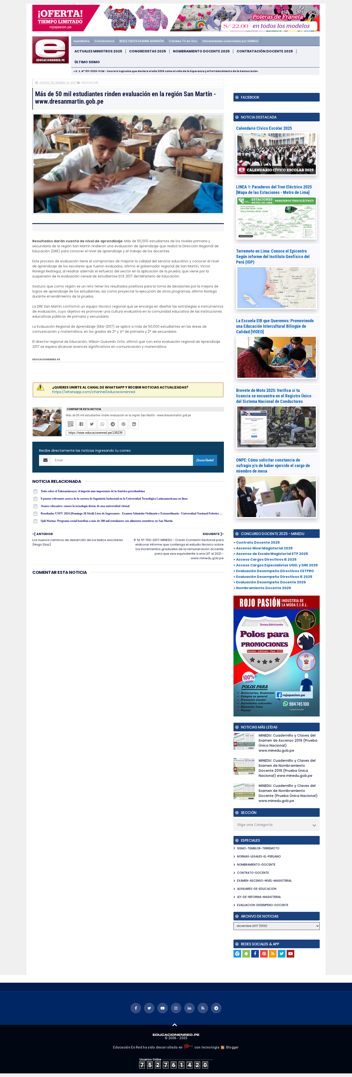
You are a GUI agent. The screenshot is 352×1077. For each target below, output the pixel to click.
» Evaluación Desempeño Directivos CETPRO (273, 571)
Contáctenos (104, 41)
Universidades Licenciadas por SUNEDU (230, 41)
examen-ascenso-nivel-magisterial (264, 881)
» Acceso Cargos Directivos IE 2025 (264, 559)
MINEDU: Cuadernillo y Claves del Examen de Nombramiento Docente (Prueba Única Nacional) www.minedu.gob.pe (288, 793)
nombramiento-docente (256, 865)
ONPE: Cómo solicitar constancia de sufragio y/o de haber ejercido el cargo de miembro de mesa (273, 465)
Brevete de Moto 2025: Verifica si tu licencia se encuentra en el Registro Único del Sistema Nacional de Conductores (273, 396)
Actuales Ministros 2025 (98, 51)
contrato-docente (253, 873)
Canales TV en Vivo (183, 41)
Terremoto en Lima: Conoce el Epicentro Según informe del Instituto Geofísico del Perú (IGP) (273, 256)
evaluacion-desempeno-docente (262, 905)
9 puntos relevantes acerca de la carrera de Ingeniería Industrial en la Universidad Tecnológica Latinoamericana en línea (114, 498)
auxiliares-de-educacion (256, 889)
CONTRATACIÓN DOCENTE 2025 (265, 51)
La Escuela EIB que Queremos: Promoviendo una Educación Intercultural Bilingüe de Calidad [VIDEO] (275, 326)
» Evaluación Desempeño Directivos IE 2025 (272, 576)
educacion (89, 83)
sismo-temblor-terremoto (258, 848)
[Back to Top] (174, 1024)
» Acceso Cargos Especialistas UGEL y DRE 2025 (275, 565)
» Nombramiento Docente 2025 (262, 588)
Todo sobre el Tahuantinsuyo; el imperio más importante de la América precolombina (93, 491)
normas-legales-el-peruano (259, 856)
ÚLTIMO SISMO (87, 62)
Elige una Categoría (255, 824)
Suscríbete (81, 41)
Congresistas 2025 (147, 51)
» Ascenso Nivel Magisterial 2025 (263, 548)
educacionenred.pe (46, 359)
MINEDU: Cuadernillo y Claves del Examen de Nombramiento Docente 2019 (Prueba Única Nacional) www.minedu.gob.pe (287, 768)
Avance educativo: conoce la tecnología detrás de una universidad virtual (85, 506)
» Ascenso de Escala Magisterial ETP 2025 (270, 553)
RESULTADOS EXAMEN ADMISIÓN (141, 41)
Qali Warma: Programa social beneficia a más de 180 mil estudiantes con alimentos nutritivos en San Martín (107, 521)
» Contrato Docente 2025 (256, 542)
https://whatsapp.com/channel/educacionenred (93, 391)
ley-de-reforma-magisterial (259, 897)
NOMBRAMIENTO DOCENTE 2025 (201, 51)
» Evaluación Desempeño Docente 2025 (269, 582)
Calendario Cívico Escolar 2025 (264, 128)
